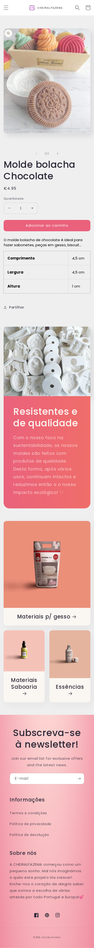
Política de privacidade (30, 824)
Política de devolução (29, 834)
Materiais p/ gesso (43, 616)
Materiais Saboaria (24, 683)
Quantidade (14, 198)
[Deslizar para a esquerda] (36, 153)
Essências (70, 687)
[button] (6, 7)
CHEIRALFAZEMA (51, 937)
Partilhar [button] (16, 307)
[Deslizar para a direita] (57, 153)
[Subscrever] (79, 778)
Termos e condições (28, 813)
